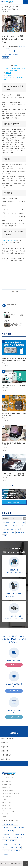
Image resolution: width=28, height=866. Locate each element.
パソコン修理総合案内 (7, 790)
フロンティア (7, 844)
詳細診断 (6, 57)
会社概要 (4, 817)
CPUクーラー (21, 532)
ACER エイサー (7, 854)
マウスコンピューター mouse (11, 834)
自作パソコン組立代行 (7, 802)
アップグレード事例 (7, 785)
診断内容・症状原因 (11, 70)
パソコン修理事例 (6, 782)
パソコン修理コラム (7, 787)
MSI (23, 834)
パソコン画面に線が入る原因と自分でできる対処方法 (13, 444)
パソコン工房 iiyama (9, 847)
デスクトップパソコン (8, 50)
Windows (20, 50)
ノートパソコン (16, 529)
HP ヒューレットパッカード (11, 824)
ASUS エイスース (15, 837)
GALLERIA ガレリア (18, 850)
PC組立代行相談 (14, 717)
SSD (5, 54)
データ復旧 (4, 799)
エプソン (14, 840)
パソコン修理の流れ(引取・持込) (10, 793)
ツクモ (5, 837)
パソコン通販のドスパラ (8, 814)
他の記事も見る (14, 502)
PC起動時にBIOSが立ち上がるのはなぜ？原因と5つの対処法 (14, 414)
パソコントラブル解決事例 (9, 8)
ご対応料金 (9, 75)
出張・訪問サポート (7, 805)
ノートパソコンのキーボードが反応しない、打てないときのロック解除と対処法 (13, 474)
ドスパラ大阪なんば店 (15, 54)
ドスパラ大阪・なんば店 (9, 240)
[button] (25, 2)
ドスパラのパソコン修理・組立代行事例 (12, 6)
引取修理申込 (18, 2)
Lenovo (22, 827)
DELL (15, 827)
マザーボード (7, 522)
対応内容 (8, 73)
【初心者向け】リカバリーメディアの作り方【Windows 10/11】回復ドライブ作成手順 (14, 359)
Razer (19, 847)
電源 (13, 532)
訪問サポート (22, 2)
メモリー (6, 532)
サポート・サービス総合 (8, 811)
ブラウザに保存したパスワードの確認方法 (13, 385)
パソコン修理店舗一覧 (7, 808)
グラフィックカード (9, 526)
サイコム (6, 840)
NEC (5, 831)
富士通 (11, 831)
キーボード (20, 526)
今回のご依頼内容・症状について (15, 68)
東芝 (24, 837)
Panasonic (6, 850)
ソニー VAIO (17, 844)
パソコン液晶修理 (6, 796)
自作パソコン (7, 827)
